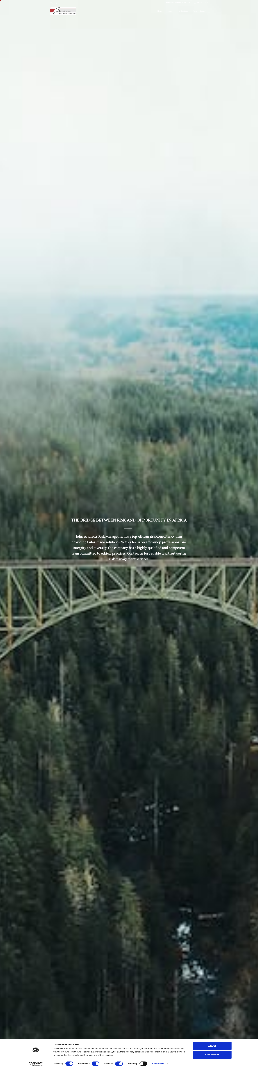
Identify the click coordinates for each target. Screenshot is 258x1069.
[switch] (95, 1063)
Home (159, 11)
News (195, 11)
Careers (53, 3)
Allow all (212, 1046)
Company (169, 11)
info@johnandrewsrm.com (178, 2)
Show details (158, 1064)
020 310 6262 (202, 2)
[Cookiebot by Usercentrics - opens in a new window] (35, 1064)
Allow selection (212, 1055)
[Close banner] (235, 1043)
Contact (203, 11)
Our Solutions (182, 11)
